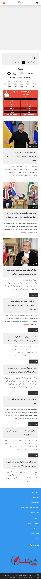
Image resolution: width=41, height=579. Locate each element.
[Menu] (4, 2)
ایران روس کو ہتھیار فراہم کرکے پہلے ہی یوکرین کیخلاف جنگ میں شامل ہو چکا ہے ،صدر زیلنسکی (20, 156)
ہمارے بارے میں (35, 512)
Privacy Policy (35, 533)
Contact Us (36, 518)
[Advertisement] (20, 28)
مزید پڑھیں (11, 175)
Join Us (37, 538)
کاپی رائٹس (36, 497)
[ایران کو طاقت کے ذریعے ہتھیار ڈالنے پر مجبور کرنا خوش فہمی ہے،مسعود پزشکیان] (20, 251)
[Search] (37, 2)
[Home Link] (20, 2)
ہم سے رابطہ (35, 492)
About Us (36, 528)
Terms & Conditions (33, 523)
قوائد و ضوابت (35, 502)
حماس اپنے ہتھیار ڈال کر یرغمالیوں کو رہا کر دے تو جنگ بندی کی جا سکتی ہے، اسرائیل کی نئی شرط (21, 305)
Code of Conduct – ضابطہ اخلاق (30, 507)
